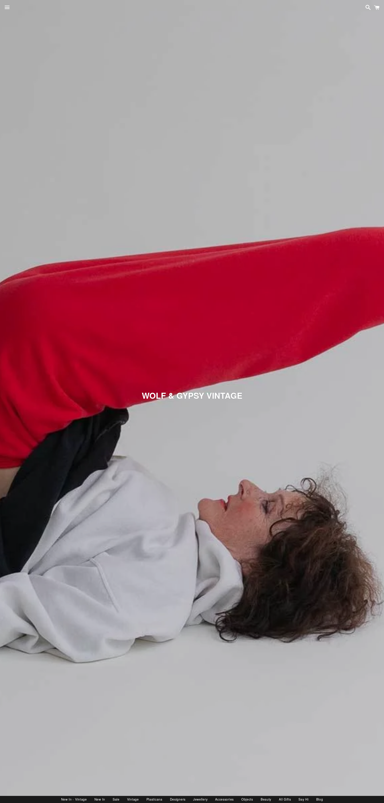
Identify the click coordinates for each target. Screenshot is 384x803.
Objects (247, 799)
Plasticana (154, 799)
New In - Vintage (74, 799)
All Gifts (285, 799)
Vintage (133, 799)
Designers (178, 799)
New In (99, 799)
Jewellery (200, 799)
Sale (116, 799)
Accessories (224, 799)
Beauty (266, 799)
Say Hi (303, 799)
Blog (319, 799)
